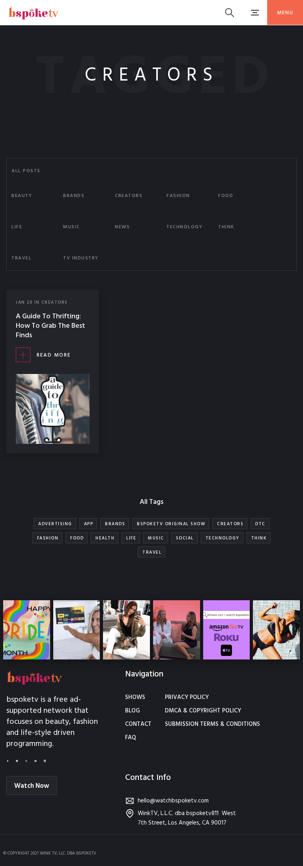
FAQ (130, 737)
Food (225, 196)
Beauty (21, 196)
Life (16, 227)
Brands (73, 196)
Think (226, 227)
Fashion (178, 196)
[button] (285, 12)
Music (71, 227)
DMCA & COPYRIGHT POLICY (203, 711)
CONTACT (138, 724)
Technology (184, 227)
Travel (21, 258)
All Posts (26, 171)
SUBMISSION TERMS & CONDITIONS (212, 724)
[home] (33, 12)
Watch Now (31, 786)
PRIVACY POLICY (187, 697)
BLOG (132, 711)
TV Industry (81, 258)
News (122, 227)
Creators (128, 196)
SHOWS (135, 697)
